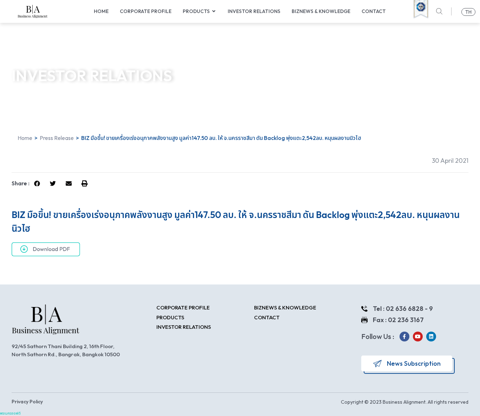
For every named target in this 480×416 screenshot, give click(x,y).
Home (25, 137)
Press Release (57, 137)
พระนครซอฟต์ (10, 413)
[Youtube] (418, 336)
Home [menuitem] (101, 11)
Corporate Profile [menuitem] (145, 11)
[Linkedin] (431, 336)
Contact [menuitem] (374, 11)
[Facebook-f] (404, 336)
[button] (214, 11)
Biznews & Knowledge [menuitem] (321, 11)
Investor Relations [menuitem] (254, 11)
